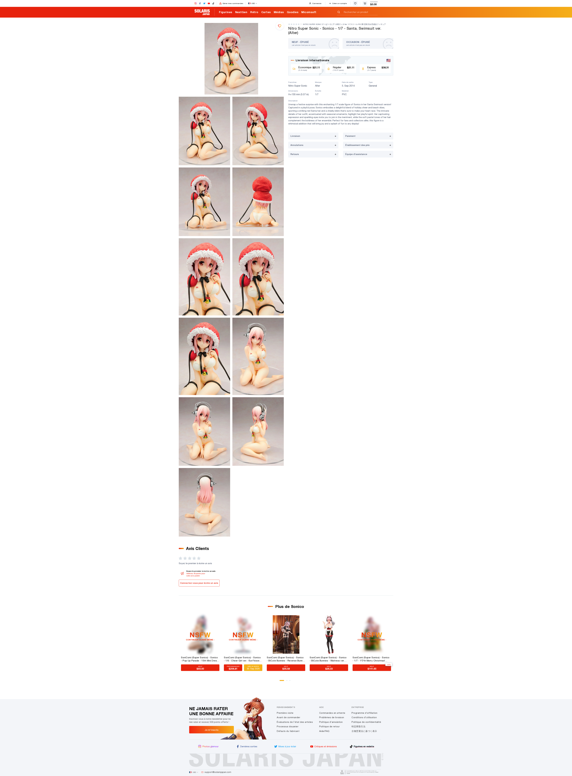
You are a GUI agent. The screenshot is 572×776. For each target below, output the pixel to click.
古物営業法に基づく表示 (364, 731)
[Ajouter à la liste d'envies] (280, 26)
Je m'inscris (211, 729)
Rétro (254, 12)
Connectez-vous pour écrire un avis (199, 583)
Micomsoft (308, 12)
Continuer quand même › (200, 639)
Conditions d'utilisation (364, 717)
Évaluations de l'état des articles (295, 722)
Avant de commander (288, 717)
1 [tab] (281, 681)
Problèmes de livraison (331, 717)
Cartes (266, 12)
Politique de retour (329, 726)
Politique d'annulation (331, 722)
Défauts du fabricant (288, 731)
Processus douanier (287, 726)
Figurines (225, 12)
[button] (294, 24)
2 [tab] (287, 681)
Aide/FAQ (324, 731)
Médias (279, 12)
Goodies (293, 12)
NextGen (241, 12)
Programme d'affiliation (364, 713)
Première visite (285, 713)
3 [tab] (290, 681)
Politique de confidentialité (366, 722)
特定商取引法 (358, 726)
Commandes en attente (332, 713)
